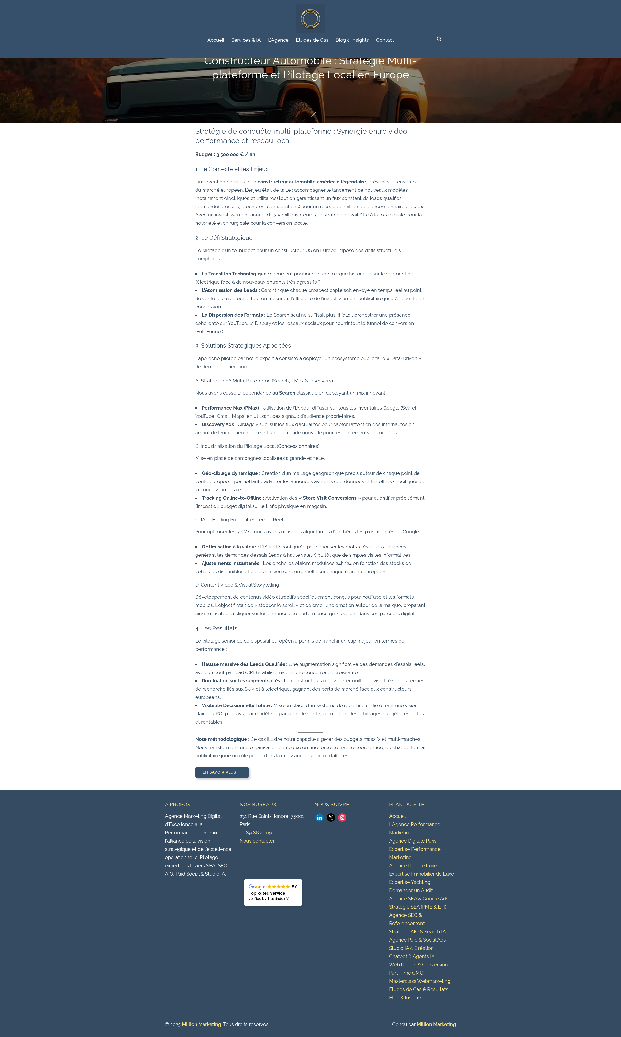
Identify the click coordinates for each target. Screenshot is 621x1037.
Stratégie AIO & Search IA (417, 932)
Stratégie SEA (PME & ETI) (417, 907)
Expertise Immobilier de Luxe (421, 874)
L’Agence (278, 40)
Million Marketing (201, 1024)
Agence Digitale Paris (413, 841)
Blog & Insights (352, 40)
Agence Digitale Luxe (413, 866)
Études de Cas (312, 40)
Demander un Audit (411, 890)
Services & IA (246, 40)
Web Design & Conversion (418, 965)
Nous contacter (257, 841)
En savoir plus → (222, 772)
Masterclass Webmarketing (419, 981)
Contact (385, 40)
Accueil (215, 40)
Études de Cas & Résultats (418, 989)
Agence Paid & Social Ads (417, 940)
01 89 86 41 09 (256, 833)
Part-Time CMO (406, 973)
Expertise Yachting (409, 882)
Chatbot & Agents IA (412, 956)
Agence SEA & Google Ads (419, 899)
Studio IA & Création (411, 948)
